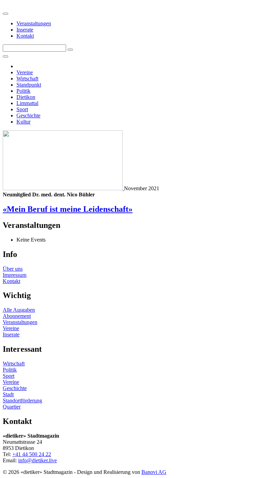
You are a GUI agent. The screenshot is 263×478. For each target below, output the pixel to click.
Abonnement (17, 316)
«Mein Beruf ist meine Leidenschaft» (68, 209)
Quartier (12, 407)
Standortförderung (22, 400)
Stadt (8, 394)
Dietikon (25, 97)
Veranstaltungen (33, 23)
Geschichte (28, 115)
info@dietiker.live (37, 460)
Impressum (14, 275)
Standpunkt (28, 85)
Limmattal (27, 103)
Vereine (24, 72)
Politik (23, 91)
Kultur (23, 122)
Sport (22, 109)
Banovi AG (153, 472)
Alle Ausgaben (19, 310)
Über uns (13, 269)
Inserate (24, 30)
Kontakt (25, 36)
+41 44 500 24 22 (31, 454)
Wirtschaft (27, 78)
